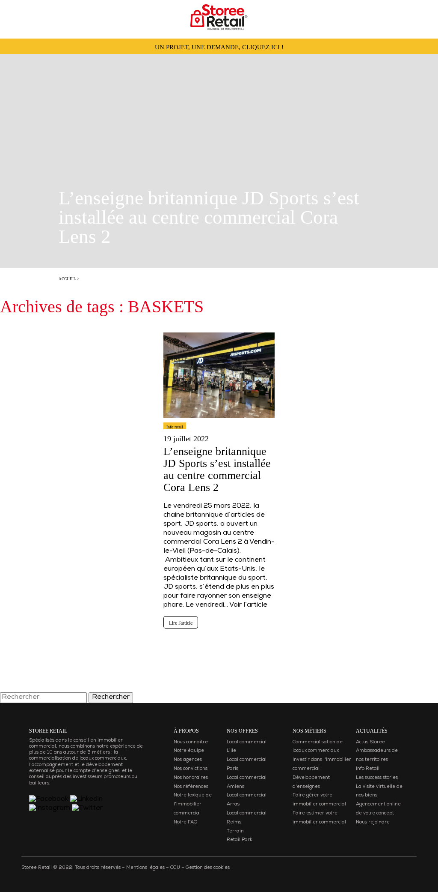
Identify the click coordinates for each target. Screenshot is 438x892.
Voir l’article (248, 605)
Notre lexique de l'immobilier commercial (193, 804)
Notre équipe (189, 750)
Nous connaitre (191, 742)
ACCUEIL (67, 279)
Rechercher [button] (111, 697)
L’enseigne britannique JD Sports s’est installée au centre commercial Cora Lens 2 (217, 469)
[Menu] (15, 15)
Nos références (191, 786)
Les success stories (377, 777)
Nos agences (188, 759)
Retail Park (239, 840)
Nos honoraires (191, 777)
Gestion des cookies (208, 867)
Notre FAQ (185, 822)
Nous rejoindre (373, 822)
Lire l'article (180, 623)
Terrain (235, 831)
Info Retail (367, 768)
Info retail (174, 427)
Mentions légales (145, 867)
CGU (175, 867)
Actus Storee (370, 742)
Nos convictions (190, 768)
